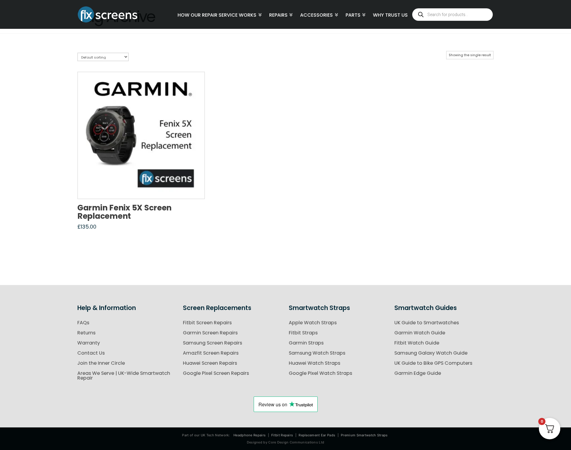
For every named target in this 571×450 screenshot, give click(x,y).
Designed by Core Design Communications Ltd (285, 442)
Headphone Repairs (249, 435)
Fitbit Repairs (282, 435)
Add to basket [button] (143, 188)
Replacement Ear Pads (317, 435)
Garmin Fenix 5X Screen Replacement (124, 211)
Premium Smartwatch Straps (364, 435)
